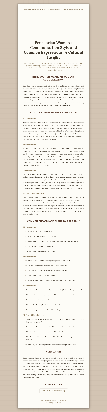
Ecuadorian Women (54, 9)
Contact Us (58, 402)
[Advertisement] (53, 26)
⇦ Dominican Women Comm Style (34, 9)
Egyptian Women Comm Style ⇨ (73, 9)
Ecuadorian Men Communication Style (53, 391)
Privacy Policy (49, 402)
